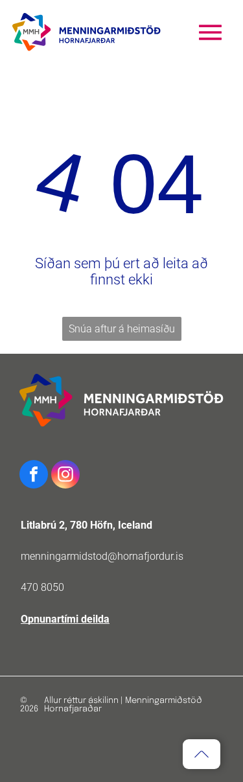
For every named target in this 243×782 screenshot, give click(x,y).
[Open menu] (210, 32)
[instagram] (65, 476)
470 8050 (42, 587)
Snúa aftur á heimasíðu (122, 329)
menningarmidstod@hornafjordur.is (102, 556)
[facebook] (33, 476)
